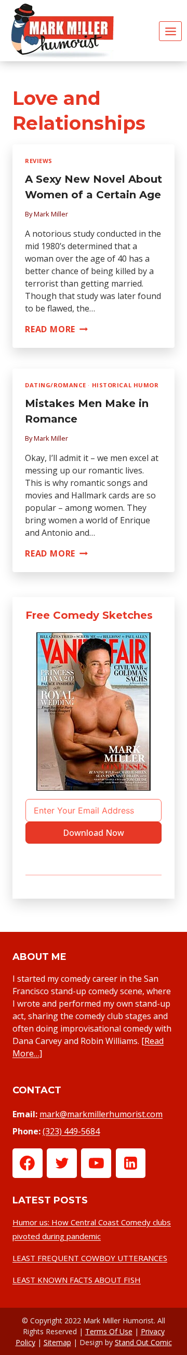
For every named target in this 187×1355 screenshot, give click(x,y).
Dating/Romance (55, 385)
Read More (56, 329)
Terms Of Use (108, 1331)
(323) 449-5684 (71, 1131)
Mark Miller (51, 214)
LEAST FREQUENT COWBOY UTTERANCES (89, 1258)
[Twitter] (62, 1163)
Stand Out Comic (143, 1342)
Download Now (93, 832)
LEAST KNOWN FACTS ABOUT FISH (76, 1280)
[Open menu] (170, 31)
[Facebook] (27, 1163)
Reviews (38, 161)
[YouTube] (96, 1163)
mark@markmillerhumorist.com (101, 1114)
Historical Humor (125, 385)
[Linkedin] (131, 1163)
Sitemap (57, 1342)
